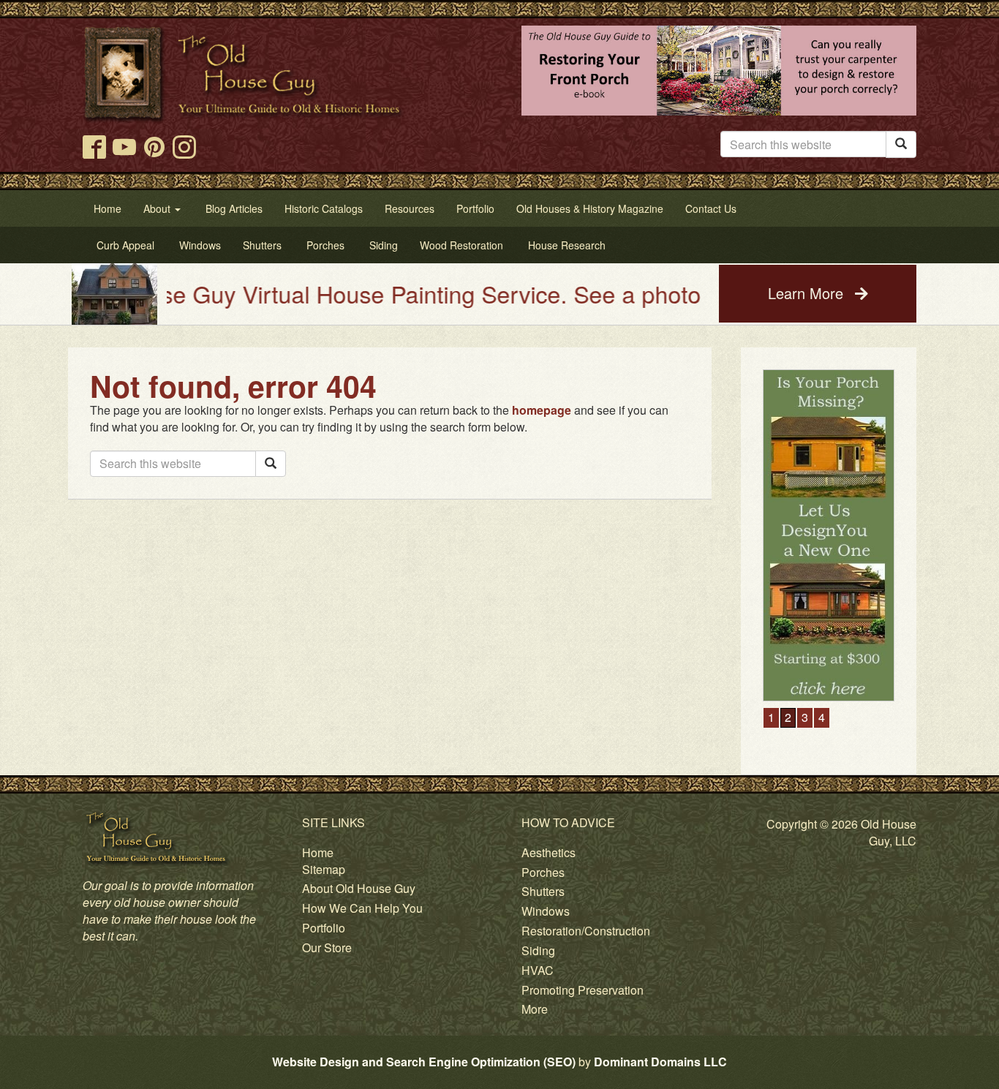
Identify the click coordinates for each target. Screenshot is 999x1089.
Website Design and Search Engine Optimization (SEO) (424, 1061)
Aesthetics (548, 852)
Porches (543, 872)
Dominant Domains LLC (660, 1061)
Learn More (808, 293)
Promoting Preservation (582, 989)
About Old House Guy (358, 888)
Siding (538, 950)
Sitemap (323, 869)
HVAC (537, 970)
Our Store (327, 947)
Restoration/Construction (585, 930)
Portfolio (323, 927)
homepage (541, 410)
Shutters (543, 891)
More (534, 1009)
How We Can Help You (362, 908)
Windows (545, 911)
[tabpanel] (841, 456)
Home (317, 852)
